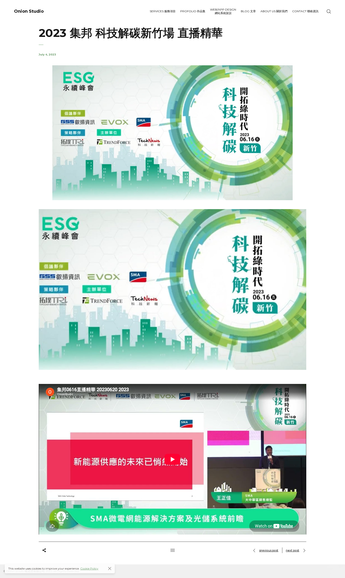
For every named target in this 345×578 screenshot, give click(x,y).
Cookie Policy (89, 568)
